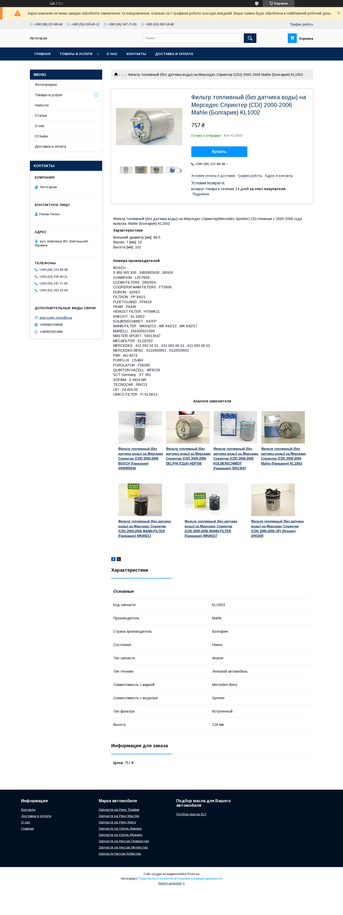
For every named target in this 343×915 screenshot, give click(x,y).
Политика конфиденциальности (199, 878)
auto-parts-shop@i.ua (55, 317)
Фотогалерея (46, 85)
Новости (42, 105)
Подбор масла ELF (191, 814)
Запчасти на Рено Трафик (119, 810)
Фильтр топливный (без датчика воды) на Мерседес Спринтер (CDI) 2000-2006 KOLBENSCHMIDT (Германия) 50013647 (235, 458)
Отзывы (41, 136)
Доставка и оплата (174, 54)
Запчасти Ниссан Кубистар (120, 853)
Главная (42, 54)
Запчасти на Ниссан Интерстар (123, 847)
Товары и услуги (76, 54)
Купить (219, 151)
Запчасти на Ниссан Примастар (124, 841)
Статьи (41, 116)
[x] (119, 560)
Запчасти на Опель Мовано (120, 835)
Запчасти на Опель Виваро (120, 828)
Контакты (136, 54)
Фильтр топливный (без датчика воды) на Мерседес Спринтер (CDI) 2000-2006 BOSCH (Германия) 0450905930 (140, 458)
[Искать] (250, 38)
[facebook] (113, 560)
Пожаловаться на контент (156, 878)
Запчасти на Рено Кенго (117, 822)
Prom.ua (193, 874)
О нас (112, 54)
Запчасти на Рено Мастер (119, 816)
